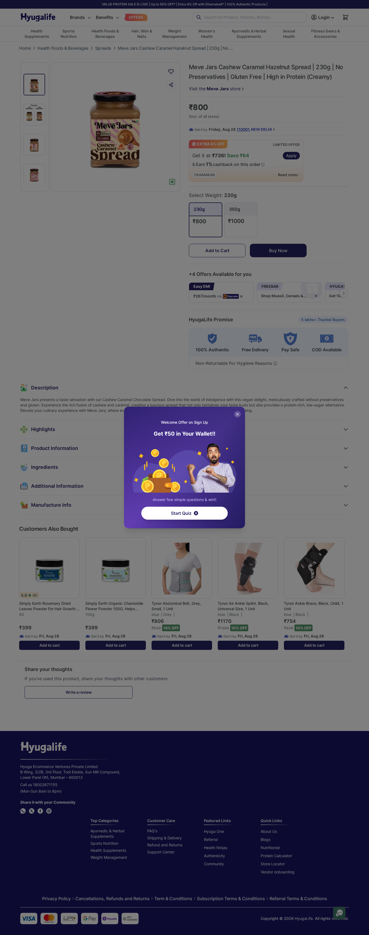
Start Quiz (181, 513)
